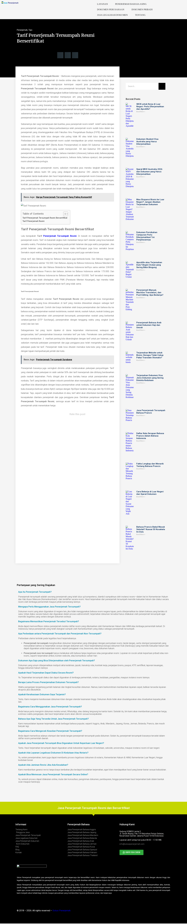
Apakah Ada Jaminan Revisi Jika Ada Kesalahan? (43, 765)
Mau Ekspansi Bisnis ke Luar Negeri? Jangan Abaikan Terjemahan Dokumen (150, 202)
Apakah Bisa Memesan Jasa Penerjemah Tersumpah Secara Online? (53, 774)
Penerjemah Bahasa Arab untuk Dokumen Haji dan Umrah (148, 325)
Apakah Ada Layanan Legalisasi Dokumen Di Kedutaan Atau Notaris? (53, 752)
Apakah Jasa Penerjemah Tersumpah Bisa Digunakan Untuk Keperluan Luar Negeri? (61, 743)
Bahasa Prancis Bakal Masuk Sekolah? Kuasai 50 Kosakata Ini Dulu (150, 529)
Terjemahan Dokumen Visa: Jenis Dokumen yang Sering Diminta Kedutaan (149, 378)
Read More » (140, 112)
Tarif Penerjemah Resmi (33, 221)
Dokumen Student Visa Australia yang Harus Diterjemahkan (147, 141)
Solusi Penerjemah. (62, 910)
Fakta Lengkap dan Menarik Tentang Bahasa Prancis (150, 464)
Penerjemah (22, 30)
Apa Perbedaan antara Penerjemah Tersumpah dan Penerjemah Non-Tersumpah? (59, 633)
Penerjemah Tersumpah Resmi (60, 236)
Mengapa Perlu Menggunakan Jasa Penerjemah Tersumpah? (49, 606)
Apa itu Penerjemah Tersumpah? (35, 592)
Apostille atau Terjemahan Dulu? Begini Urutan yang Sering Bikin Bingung (149, 265)
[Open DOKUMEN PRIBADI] (154, 9)
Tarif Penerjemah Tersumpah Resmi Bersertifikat (44, 218)
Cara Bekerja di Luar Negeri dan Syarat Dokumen (150, 492)
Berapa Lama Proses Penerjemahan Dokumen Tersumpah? (48, 682)
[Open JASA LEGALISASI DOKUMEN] (129, 15)
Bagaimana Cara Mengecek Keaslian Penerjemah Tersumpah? (50, 731)
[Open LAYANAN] (110, 4)
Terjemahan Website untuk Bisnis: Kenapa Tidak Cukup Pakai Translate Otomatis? (149, 355)
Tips (30, 30)
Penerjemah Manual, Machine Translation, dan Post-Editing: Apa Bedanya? (149, 292)
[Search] (162, 86)
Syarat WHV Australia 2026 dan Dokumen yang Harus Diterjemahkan (149, 171)
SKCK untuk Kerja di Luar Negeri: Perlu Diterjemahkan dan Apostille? (150, 106)
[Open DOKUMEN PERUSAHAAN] (126, 9)
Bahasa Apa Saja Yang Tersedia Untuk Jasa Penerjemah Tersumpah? (53, 719)
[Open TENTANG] (147, 15)
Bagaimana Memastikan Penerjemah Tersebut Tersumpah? (48, 621)
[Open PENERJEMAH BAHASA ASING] (148, 4)
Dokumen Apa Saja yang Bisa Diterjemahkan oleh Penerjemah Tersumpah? (56, 660)
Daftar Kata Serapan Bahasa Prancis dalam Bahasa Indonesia (150, 436)
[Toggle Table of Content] (64, 214)
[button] (60, 55)
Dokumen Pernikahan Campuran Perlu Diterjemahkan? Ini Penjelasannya (146, 236)
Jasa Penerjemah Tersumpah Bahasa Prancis (150, 411)
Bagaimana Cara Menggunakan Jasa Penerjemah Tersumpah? (50, 706)
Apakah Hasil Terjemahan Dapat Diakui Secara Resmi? (46, 672)
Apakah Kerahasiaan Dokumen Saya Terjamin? (42, 694)
